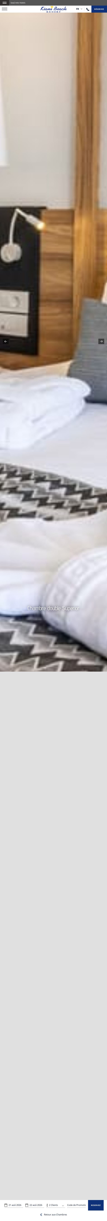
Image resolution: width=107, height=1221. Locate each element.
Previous (6, 341)
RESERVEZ (96, 1205)
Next (101, 341)
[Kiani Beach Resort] (53, 9)
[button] (4, 3)
